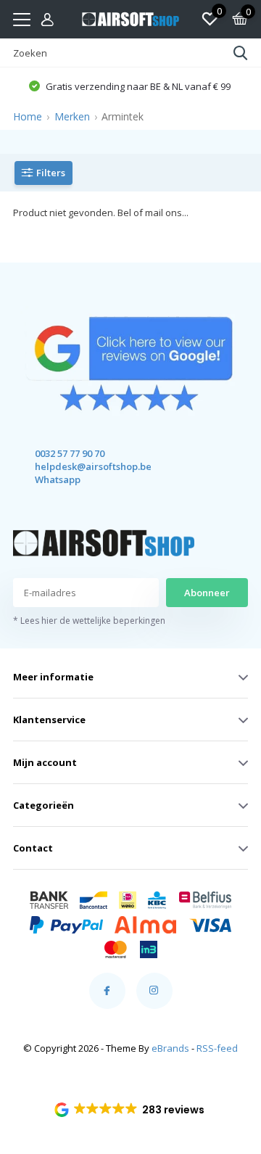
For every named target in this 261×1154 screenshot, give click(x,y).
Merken (72, 116)
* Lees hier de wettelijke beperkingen (89, 620)
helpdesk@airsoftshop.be (80, 466)
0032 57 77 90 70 (69, 453)
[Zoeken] (240, 53)
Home (27, 116)
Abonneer (207, 592)
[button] (131, 1109)
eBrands (170, 1048)
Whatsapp (57, 479)
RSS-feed (217, 1048)
